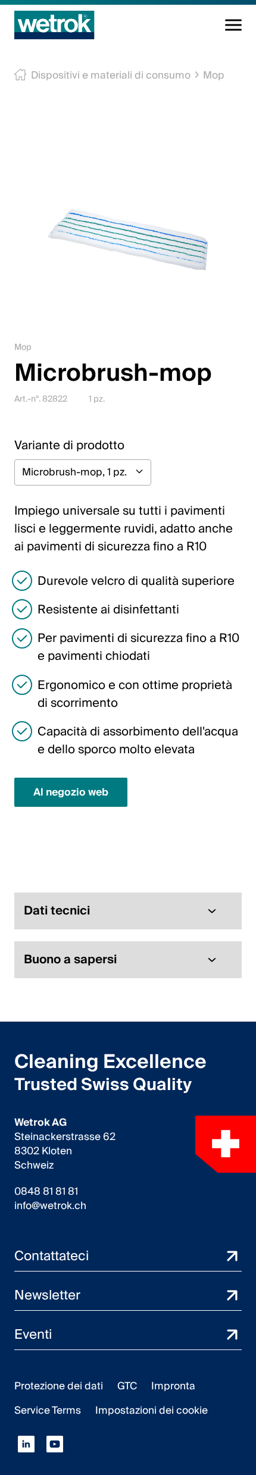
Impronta (173, 1386)
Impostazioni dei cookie (151, 1410)
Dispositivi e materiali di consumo (111, 75)
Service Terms (47, 1410)
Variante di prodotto (69, 446)
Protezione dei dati (58, 1386)
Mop (213, 75)
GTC (127, 1386)
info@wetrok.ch (50, 1206)
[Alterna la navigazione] (233, 25)
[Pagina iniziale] (54, 25)
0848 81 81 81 (46, 1192)
